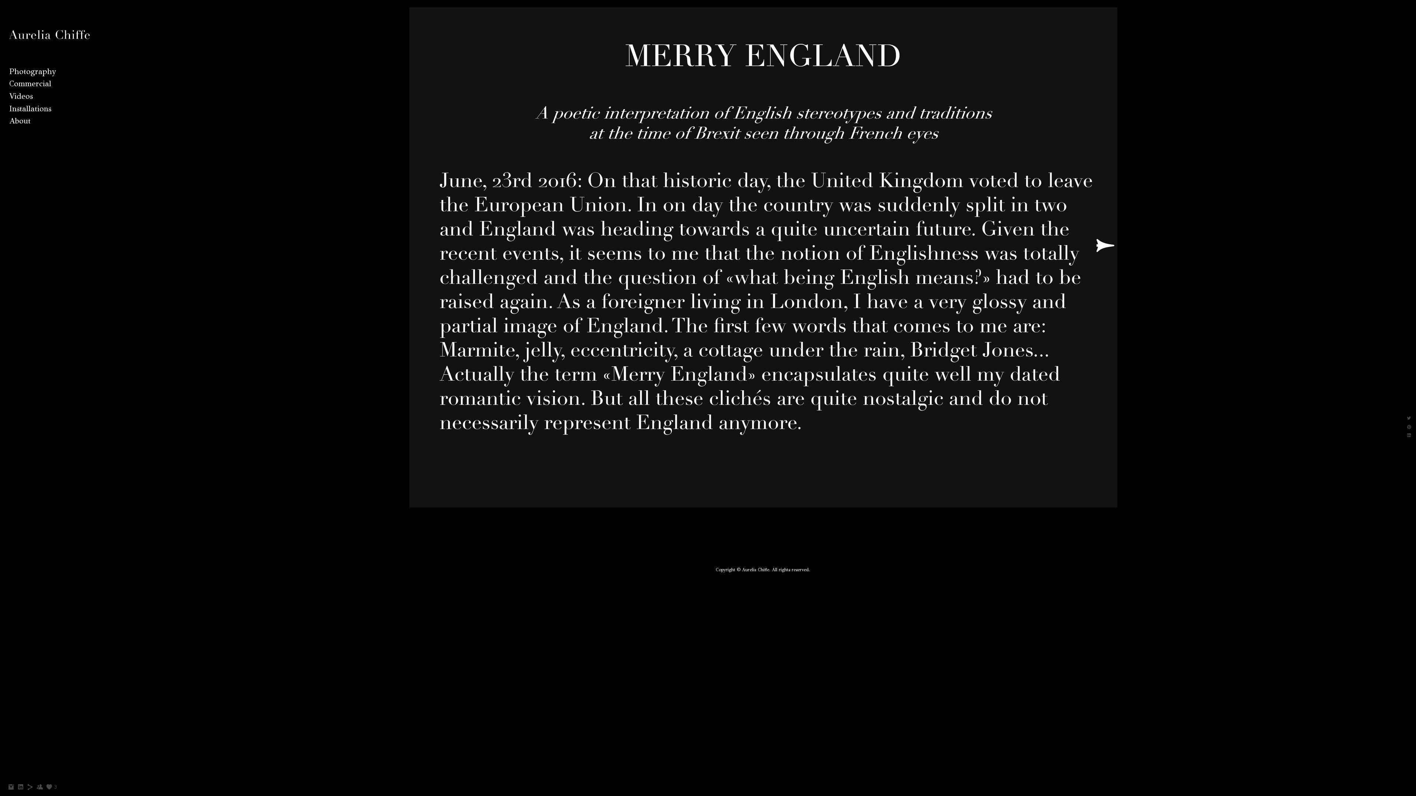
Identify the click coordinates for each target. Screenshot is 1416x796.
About (20, 121)
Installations (30, 109)
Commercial (30, 83)
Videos (21, 96)
